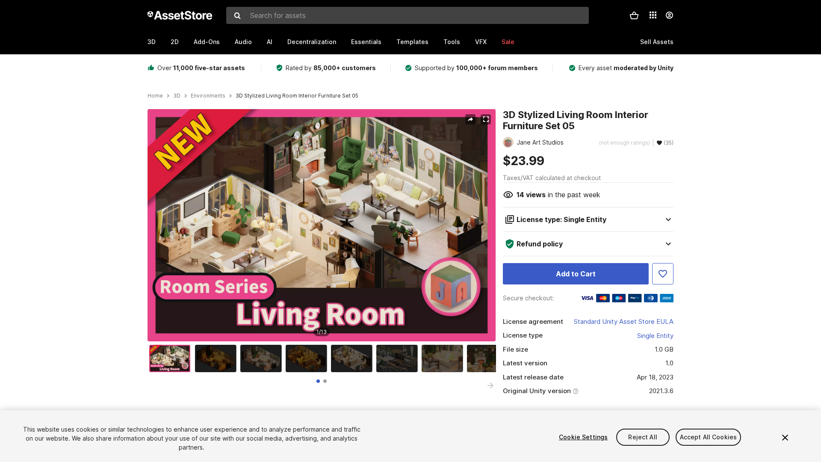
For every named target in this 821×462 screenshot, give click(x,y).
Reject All (642, 437)
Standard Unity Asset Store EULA (623, 321)
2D (175, 41)
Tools (451, 41)
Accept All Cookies (708, 437)
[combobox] (407, 15)
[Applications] (653, 15)
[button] (634, 15)
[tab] (318, 381)
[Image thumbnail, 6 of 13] (399, 358)
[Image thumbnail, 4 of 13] (308, 358)
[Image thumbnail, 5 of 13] (353, 358)
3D (152, 41)
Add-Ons (207, 41)
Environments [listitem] (208, 96)
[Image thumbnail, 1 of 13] (172, 358)
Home (155, 96)
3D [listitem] (176, 96)
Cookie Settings (583, 437)
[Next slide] (490, 385)
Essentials (366, 41)
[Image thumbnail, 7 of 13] (444, 358)
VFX (481, 41)
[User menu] (669, 15)
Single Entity (655, 336)
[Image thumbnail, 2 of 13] (217, 358)
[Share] (470, 119)
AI (269, 41)
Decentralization (311, 41)
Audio (243, 41)
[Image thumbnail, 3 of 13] (263, 358)
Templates (412, 41)
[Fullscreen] (486, 119)
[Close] (785, 437)
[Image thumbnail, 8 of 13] (489, 358)
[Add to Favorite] (662, 273)
